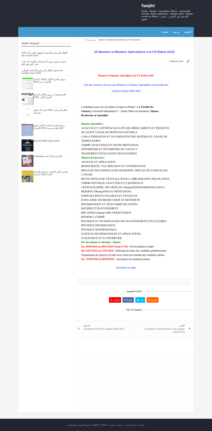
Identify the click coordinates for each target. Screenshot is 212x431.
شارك (116, 299)
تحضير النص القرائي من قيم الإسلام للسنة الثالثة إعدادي (50, 173)
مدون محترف (115, 425)
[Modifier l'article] (187, 61)
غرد (141, 299)
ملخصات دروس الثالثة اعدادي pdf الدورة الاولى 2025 (49, 96)
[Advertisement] (46, 243)
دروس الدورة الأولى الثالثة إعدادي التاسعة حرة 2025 (49, 80)
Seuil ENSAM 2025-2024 (46, 140)
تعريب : (119, 425)
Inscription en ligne (126, 267)
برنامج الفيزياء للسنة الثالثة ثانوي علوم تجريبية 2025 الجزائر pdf (49, 126)
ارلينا (134, 425)
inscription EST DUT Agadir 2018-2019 (104, 329)
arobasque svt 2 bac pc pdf (47, 156)
